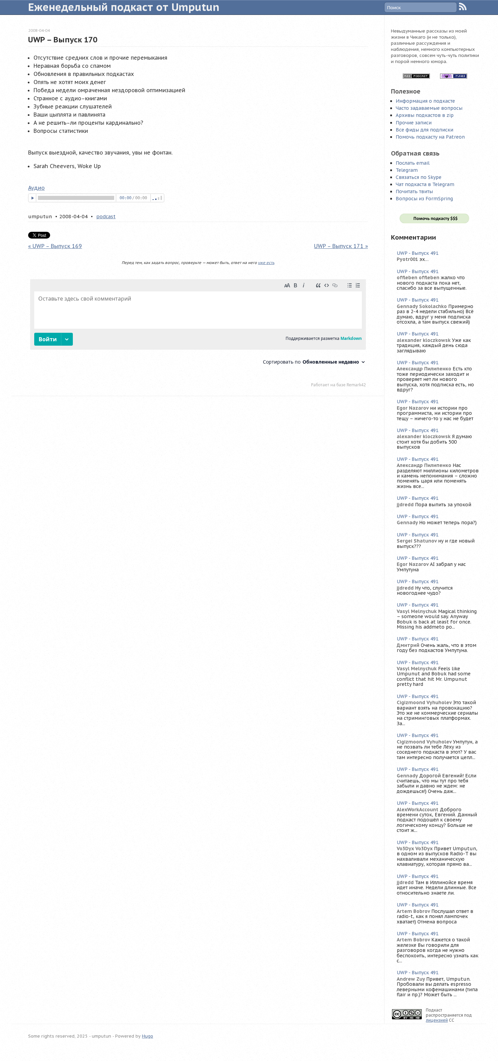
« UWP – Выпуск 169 (55, 246)
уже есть (266, 262)
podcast (106, 216)
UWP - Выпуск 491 (417, 253)
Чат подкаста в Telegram (425, 184)
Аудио (36, 187)
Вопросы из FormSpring (424, 199)
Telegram (407, 170)
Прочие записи (414, 123)
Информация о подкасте (425, 101)
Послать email (413, 163)
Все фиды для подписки (424, 130)
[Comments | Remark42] (198, 335)
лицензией (437, 1020)
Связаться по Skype (418, 177)
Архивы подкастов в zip (425, 115)
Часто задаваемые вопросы (429, 108)
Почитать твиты (414, 191)
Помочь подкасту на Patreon (430, 137)
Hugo (147, 1036)
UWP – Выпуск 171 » (341, 246)
